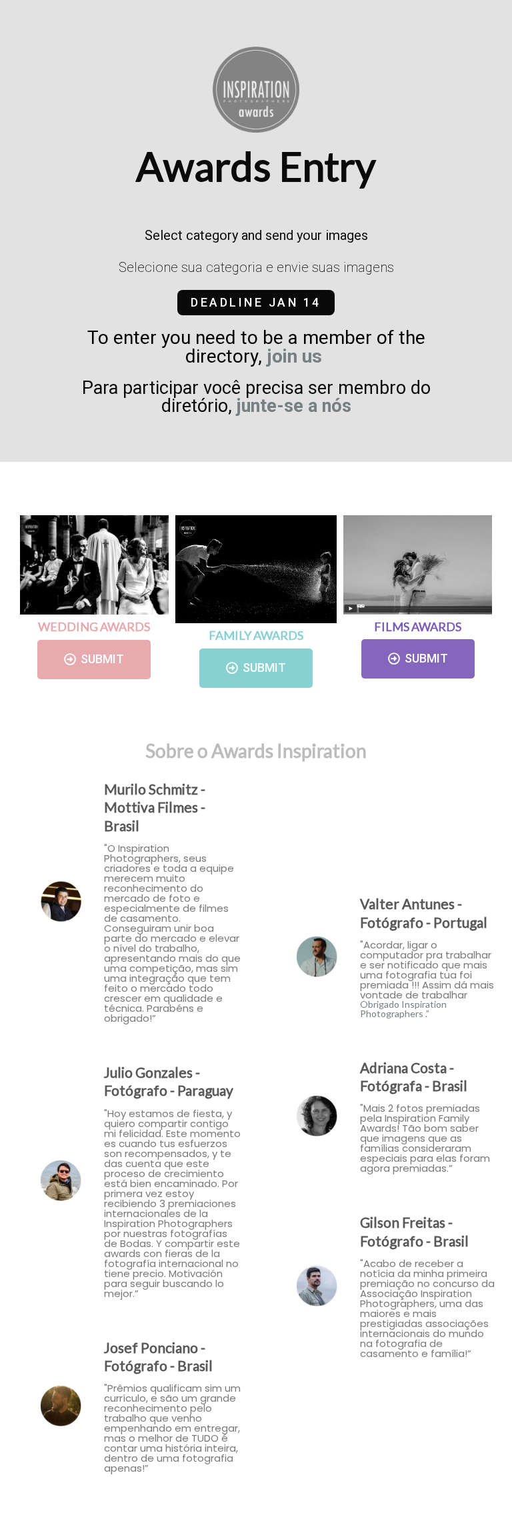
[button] (256, 302)
